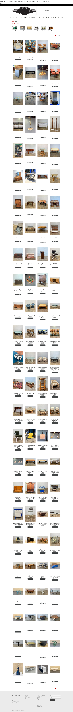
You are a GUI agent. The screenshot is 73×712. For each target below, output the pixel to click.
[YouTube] (19, 695)
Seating (43, 30)
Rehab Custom (39, 700)
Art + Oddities (46, 17)
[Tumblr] (46, 11)
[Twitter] (49, 11)
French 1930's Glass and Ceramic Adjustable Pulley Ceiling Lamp (30, 135)
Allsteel (38, 698)
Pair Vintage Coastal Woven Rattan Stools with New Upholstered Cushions (42, 57)
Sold (51, 17)
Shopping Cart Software (18, 710)
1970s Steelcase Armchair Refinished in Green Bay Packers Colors (18, 550)
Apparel (39, 17)
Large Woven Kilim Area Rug (18, 393)
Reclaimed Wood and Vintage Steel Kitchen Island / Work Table (42, 238)
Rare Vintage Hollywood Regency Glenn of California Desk (54, 161)
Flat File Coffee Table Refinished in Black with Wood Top (42, 654)
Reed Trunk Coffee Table (30, 393)
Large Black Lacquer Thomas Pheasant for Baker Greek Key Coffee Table (30, 83)
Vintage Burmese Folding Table (30, 315)
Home (13, 21)
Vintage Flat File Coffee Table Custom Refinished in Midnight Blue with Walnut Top (55, 576)
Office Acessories (32, 17)
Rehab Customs (24, 17)
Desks (15, 30)
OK (0, 3)
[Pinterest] (48, 11)
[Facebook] (47, 11)
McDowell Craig (39, 699)
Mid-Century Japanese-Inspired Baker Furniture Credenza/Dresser (55, 57)
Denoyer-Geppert (40, 696)
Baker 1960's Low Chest (18, 315)
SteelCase (38, 697)
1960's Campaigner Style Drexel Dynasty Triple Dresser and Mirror (18, 186)
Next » (59, 35)
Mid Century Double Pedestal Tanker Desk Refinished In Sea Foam (18, 628)
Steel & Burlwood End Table (18, 575)
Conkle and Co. (39, 704)
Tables (36, 30)
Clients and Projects (59, 17)
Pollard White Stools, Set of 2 (42, 601)
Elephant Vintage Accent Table (30, 211)
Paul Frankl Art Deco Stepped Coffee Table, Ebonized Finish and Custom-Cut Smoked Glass (55, 368)
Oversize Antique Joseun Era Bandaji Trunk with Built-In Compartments (18, 290)
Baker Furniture (39, 705)
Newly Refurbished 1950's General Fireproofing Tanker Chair (18, 446)
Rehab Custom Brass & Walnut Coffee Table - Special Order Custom (30, 654)
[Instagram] (45, 11)
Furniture (12, 17)
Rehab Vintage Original (41, 695)
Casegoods (50, 30)
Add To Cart (18, 59)
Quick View (18, 177)
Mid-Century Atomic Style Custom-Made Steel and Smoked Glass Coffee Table (30, 680)
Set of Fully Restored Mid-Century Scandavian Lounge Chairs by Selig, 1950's (54, 83)
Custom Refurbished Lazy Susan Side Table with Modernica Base (18, 109)
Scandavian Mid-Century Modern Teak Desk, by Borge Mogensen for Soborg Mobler (42, 186)
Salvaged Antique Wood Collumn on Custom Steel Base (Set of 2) (55, 135)
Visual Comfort (39, 703)
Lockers (17, 17)
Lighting (22, 30)
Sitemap (13, 710)
